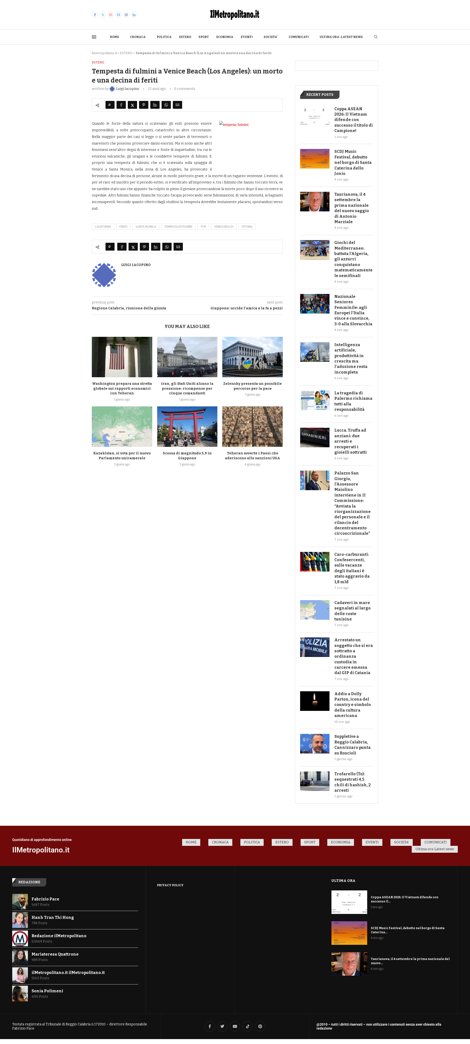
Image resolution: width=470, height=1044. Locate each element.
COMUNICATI (299, 37)
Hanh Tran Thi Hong (53, 917)
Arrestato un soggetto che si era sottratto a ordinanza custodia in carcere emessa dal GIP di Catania (353, 656)
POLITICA (164, 37)
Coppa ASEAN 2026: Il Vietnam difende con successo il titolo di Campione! (353, 120)
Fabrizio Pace (45, 899)
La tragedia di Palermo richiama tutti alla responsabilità (353, 401)
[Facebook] (95, 15)
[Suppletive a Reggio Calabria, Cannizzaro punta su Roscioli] (314, 743)
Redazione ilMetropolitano (59, 936)
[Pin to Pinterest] (143, 105)
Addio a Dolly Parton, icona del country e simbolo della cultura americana (352, 705)
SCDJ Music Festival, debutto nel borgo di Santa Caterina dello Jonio (353, 162)
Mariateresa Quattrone (55, 954)
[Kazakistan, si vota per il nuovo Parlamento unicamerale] (122, 426)
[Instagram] (126, 15)
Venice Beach (223, 226)
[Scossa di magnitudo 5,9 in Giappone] (187, 426)
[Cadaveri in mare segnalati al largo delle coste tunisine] (314, 610)
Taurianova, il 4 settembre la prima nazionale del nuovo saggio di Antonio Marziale (351, 208)
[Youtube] (110, 15)
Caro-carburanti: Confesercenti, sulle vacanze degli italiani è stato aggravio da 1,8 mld (352, 568)
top (203, 226)
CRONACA (138, 37)
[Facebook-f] (210, 1026)
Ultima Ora (343, 880)
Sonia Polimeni (47, 991)
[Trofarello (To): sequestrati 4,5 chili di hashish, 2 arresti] (314, 781)
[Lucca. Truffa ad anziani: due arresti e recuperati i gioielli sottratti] (314, 437)
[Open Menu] (94, 37)
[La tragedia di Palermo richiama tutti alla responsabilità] (314, 400)
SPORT (204, 37)
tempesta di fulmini (178, 226)
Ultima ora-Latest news (341, 37)
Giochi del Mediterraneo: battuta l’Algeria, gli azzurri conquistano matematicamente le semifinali (353, 259)
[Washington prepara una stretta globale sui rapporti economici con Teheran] (122, 357)
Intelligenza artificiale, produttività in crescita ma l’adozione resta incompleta (350, 358)
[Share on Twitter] (132, 105)
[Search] (375, 37)
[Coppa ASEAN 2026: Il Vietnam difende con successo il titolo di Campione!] (314, 116)
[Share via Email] (177, 105)
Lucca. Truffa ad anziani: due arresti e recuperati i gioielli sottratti (350, 441)
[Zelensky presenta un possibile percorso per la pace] (252, 357)
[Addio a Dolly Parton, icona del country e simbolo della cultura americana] (314, 701)
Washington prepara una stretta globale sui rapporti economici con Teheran (122, 389)
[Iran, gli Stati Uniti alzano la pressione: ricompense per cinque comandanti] (187, 357)
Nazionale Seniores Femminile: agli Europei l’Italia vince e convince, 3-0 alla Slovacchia (353, 310)
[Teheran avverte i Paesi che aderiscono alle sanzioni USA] (252, 426)
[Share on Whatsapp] (166, 105)
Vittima (247, 226)
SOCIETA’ (271, 37)
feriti (123, 226)
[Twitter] (103, 15)
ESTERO (185, 37)
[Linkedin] (134, 15)
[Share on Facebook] (121, 105)
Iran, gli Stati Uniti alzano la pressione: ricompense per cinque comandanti (187, 389)
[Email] (118, 15)
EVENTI (247, 37)
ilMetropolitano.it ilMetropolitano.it (68, 972)
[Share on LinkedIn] (155, 105)
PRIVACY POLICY (170, 885)
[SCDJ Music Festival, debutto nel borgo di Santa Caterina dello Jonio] (314, 159)
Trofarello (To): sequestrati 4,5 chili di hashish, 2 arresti (352, 782)
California (103, 226)
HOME (114, 37)
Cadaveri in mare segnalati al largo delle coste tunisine (352, 610)
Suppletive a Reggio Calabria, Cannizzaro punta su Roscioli (352, 744)
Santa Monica (146, 226)
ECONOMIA (224, 37)
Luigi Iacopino (136, 265)
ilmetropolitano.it (104, 53)
